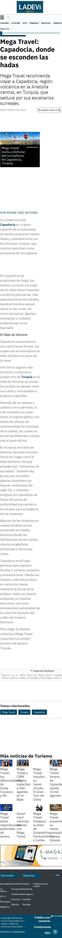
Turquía (26, 377)
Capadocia (7, 224)
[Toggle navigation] (7, 17)
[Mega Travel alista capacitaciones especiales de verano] (6, 807)
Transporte (16, 888)
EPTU (25, 23)
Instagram (27, 894)
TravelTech (16, 883)
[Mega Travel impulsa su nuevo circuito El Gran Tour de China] (39, 763)
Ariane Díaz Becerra (22, 213)
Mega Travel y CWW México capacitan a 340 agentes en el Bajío (23, 784)
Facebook (27, 888)
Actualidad (5, 883)
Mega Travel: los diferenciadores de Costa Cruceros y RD (11, 782)
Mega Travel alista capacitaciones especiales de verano (10, 824)
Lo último (15, 23)
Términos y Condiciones (12, 931)
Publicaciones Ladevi (40, 884)
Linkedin (26, 899)
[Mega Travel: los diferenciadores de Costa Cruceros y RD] (6, 763)
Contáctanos (42, 927)
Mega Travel (8, 712)
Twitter (26, 883)
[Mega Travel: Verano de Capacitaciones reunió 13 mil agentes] (56, 763)
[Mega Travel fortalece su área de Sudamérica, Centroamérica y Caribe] (39, 807)
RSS (47, 933)
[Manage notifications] (55, 931)
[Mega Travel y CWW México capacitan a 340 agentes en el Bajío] (23, 763)
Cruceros (15, 899)
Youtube (26, 904)
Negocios (45, 23)
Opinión (15, 904)
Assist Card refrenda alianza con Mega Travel (23, 824)
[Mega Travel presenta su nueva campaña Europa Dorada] (56, 807)
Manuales (34, 23)
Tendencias (17, 894)
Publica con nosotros (42, 919)
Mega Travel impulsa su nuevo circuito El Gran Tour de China (38, 784)
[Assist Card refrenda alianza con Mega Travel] (23, 807)
